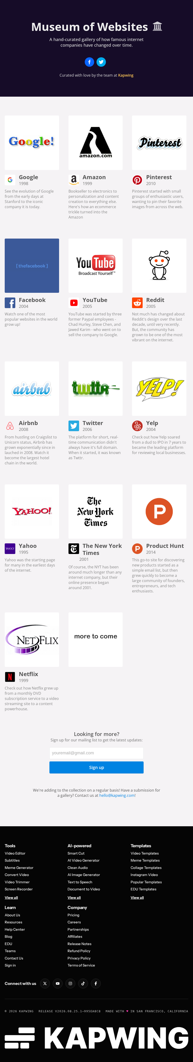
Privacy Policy (79, 958)
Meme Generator (19, 867)
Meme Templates (145, 860)
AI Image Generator (84, 874)
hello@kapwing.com (117, 795)
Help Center (15, 929)
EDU (8, 944)
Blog (8, 936)
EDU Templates (143, 889)
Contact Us (14, 958)
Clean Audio (78, 867)
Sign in (10, 965)
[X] (45, 983)
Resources (13, 922)
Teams (10, 951)
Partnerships (78, 929)
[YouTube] (58, 983)
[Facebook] (96, 983)
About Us (12, 915)
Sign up (96, 767)
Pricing (73, 915)
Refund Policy (79, 951)
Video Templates (145, 853)
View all (11, 897)
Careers (74, 922)
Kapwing (125, 75)
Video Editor (15, 853)
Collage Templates (146, 867)
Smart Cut (76, 853)
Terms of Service (81, 965)
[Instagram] (70, 983)
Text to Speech (80, 882)
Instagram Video (144, 874)
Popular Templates (146, 882)
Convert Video (17, 874)
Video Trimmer (17, 882)
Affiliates (75, 936)
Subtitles (12, 860)
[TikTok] (83, 983)
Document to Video (84, 889)
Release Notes (79, 944)
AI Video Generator (84, 860)
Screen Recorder (19, 889)
